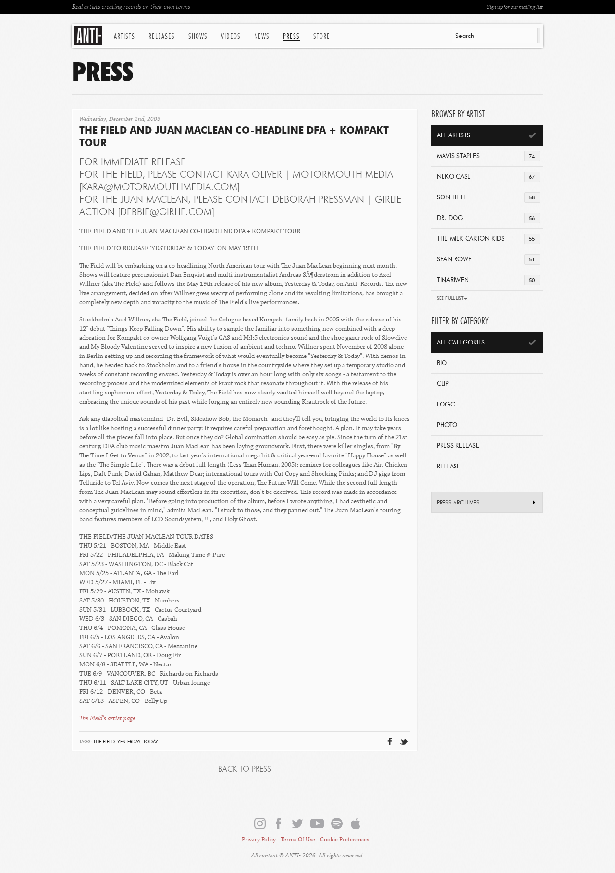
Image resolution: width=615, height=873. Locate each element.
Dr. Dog (486, 218)
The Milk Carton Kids (486, 239)
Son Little (486, 198)
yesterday (128, 741)
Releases (161, 36)
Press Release (458, 446)
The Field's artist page (107, 718)
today (150, 741)
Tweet (380, 726)
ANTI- (89, 35)
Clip (443, 384)
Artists (124, 36)
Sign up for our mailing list (515, 7)
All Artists (453, 136)
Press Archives (458, 503)
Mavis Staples (486, 156)
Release (448, 467)
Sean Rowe (486, 260)
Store (321, 36)
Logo (446, 405)
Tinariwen (486, 280)
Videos (231, 36)
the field (103, 741)
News (262, 36)
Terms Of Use (298, 840)
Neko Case (486, 177)
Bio (442, 363)
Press (291, 36)
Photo (447, 425)
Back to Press (244, 770)
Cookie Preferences (344, 840)
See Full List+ (452, 298)
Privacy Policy (259, 840)
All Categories (461, 343)
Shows (198, 36)
